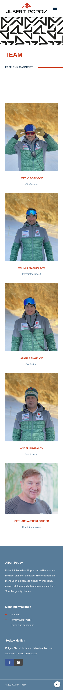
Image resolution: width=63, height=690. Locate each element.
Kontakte (15, 614)
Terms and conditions (22, 625)
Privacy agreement (20, 619)
